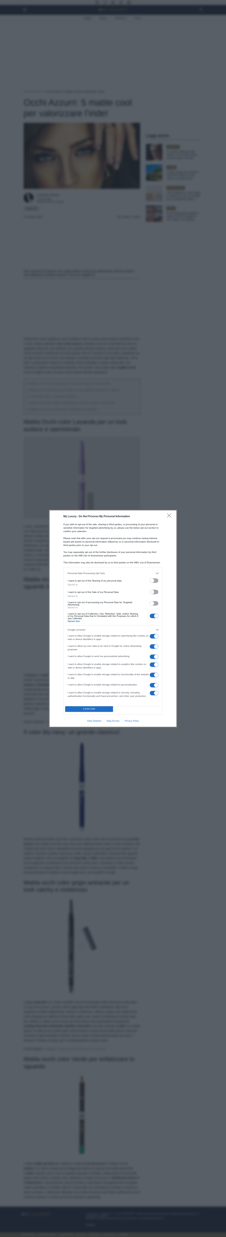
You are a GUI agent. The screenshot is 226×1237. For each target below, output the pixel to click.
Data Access (113, 720)
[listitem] (113, 573)
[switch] (154, 580)
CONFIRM (89, 709)
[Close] (170, 516)
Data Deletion (94, 720)
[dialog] (113, 618)
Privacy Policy (132, 720)
